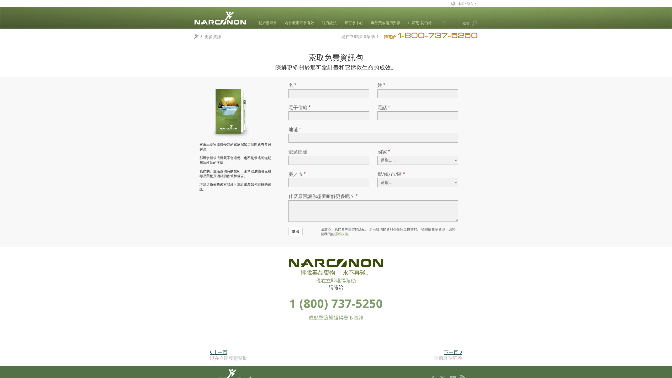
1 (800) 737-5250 (336, 303)
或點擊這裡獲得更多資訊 (336, 317)
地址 (293, 129)
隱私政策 (341, 234)
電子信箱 (297, 107)
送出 (295, 231)
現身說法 (329, 22)
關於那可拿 (268, 22)
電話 (382, 107)
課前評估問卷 (448, 355)
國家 (382, 152)
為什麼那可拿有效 (299, 22)
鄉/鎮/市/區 (389, 174)
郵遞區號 (297, 152)
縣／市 (295, 174)
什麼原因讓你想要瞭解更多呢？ (321, 196)
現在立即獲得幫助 (358, 36)
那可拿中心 (354, 22)
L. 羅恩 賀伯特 (420, 22)
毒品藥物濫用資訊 (385, 22)
